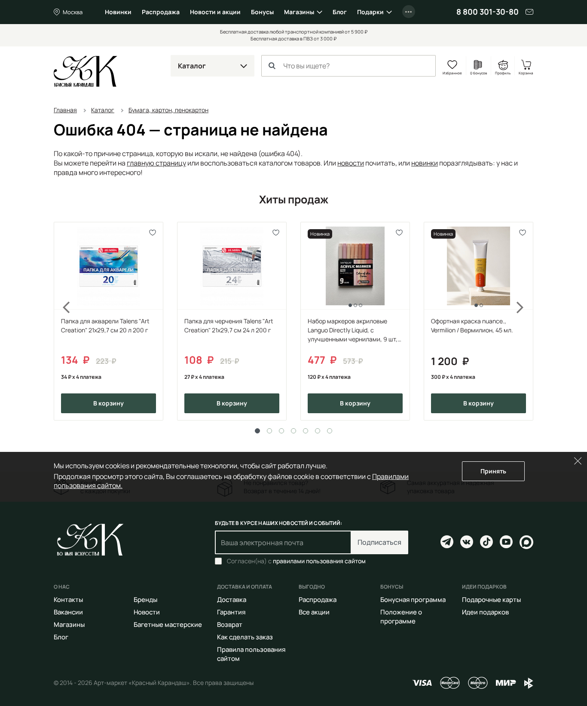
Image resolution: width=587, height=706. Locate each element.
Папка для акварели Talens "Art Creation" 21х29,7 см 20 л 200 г (105, 325)
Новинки (118, 12)
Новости (147, 612)
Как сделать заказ (245, 637)
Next (526, 321)
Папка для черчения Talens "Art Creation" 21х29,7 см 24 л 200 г (228, 325)
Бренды (145, 599)
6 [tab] (317, 430)
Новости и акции (215, 12)
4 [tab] (293, 430)
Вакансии (68, 612)
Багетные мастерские (168, 624)
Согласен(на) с (296, 561)
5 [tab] (305, 430)
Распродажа (161, 12)
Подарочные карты (491, 599)
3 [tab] (281, 430)
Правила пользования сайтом (251, 654)
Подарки (370, 12)
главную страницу (156, 163)
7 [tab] (329, 430)
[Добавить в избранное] (153, 232)
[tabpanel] (108, 321)
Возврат (229, 624)
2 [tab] (269, 430)
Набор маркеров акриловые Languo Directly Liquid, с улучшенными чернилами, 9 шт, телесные (352, 330)
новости (350, 163)
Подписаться (379, 542)
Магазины (299, 12)
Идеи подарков (485, 612)
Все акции (314, 612)
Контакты (68, 599)
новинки (424, 163)
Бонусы (262, 12)
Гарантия (231, 612)
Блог (340, 12)
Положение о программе (401, 617)
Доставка (231, 599)
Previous (61, 321)
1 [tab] (257, 430)
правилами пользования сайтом (319, 561)
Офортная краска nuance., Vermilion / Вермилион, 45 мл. (472, 325)
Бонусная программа (413, 599)
